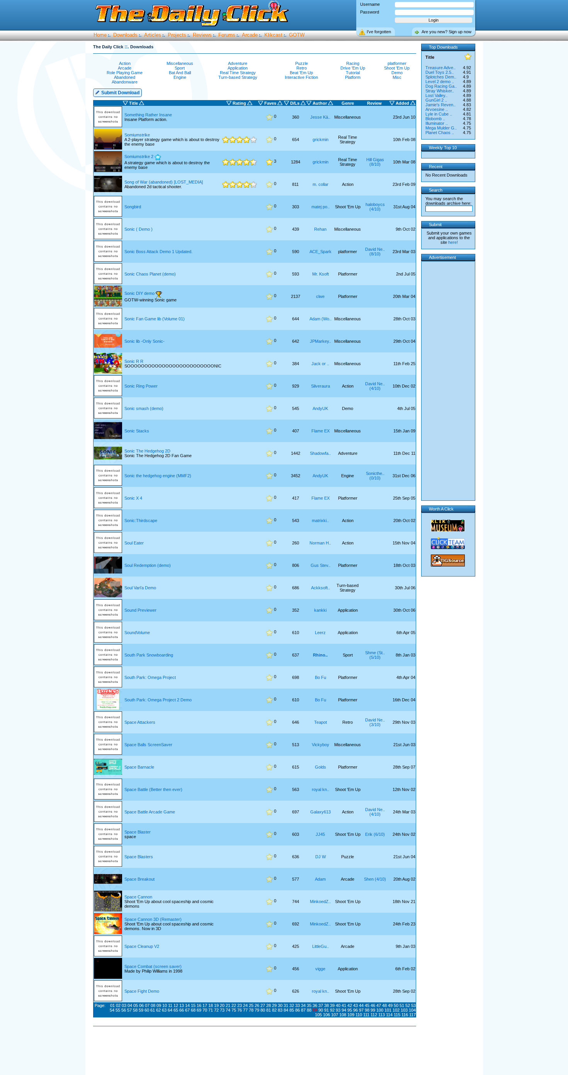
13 (181, 1005)
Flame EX (320, 431)
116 (404, 1014)
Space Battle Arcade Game (149, 812)
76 (239, 1010)
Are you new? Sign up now (446, 31)
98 (367, 1010)
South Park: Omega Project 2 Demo (158, 699)
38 (326, 1005)
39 (332, 1005)
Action (125, 63)
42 (349, 1005)
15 (193, 1005)
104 (412, 1010)
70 (204, 1010)
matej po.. (320, 206)
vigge (320, 968)
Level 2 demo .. (439, 81)
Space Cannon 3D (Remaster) (153, 919)
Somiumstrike (137, 135)
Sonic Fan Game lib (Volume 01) (154, 318)
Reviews (202, 35)
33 (297, 1005)
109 (350, 1014)
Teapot (320, 722)
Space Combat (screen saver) (153, 966)
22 (233, 1005)
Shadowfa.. (320, 453)
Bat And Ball (180, 72)
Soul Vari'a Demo (140, 587)
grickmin (320, 139)
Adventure (237, 63)
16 (199, 1005)
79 (257, 1010)
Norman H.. (320, 543)
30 (280, 1005)
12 (175, 1005)
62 (158, 1010)
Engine (179, 77)
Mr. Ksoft (320, 274)
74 (228, 1010)
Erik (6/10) (375, 834)
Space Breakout (139, 879)
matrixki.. (320, 520)
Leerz (320, 632)
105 (318, 1014)
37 (320, 1005)
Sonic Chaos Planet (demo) (150, 274)
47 (378, 1005)
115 (397, 1014)
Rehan (320, 229)
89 (315, 1010)
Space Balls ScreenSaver (148, 744)
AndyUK (320, 408)
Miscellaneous (180, 63)
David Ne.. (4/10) (375, 386)
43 (355, 1005)
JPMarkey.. (320, 341)
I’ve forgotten (379, 31)
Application (238, 68)
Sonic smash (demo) (143, 408)
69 (199, 1010)
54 (112, 1010)
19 (216, 1005)
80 (262, 1010)
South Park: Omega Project (150, 677)
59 (141, 1010)
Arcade (250, 35)
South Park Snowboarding (148, 655)
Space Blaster (137, 832)
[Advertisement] (256, 1051)
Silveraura (320, 386)
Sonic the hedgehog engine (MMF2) (157, 475)
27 (262, 1005)
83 (280, 1010)
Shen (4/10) (375, 879)
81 (268, 1010)
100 (379, 1010)
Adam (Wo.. (321, 318)
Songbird (132, 206)
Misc (397, 77)
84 (286, 1010)
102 (396, 1010)
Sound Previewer (140, 610)
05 (135, 1005)
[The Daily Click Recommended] (158, 157)
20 (222, 1005)
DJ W (320, 856)
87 (303, 1010)
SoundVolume (137, 632)
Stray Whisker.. (439, 90)
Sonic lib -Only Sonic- (144, 341)
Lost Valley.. (436, 95)
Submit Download (119, 92)
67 (187, 1010)
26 (257, 1005)
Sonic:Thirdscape (140, 520)
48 (384, 1005)
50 (396, 1005)
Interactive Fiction (301, 77)
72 (216, 1010)
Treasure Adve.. (440, 67)
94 (344, 1010)
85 (291, 1010)
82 (274, 1010)
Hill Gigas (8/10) (375, 162)
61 (152, 1010)
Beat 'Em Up (301, 72)
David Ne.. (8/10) (375, 251)
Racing (352, 63)
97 (361, 1010)
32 (291, 1005)
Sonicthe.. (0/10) (375, 475)
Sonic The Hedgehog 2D (147, 451)
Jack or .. (320, 363)
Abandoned (124, 77)
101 (387, 1010)
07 (147, 1005)
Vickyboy (320, 744)
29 (274, 1005)
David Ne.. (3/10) (375, 722)
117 (412, 1014)
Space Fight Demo (141, 991)
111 (366, 1014)
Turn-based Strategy (237, 77)
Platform (353, 77)
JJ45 (320, 834)
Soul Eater (134, 543)
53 (413, 1005)
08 (153, 1005)
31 (286, 1005)
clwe (320, 296)
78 (251, 1010)
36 (315, 1005)
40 (338, 1005)
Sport (180, 68)
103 (404, 1010)
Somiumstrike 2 (139, 156)
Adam (320, 879)
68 (193, 1010)
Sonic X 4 (133, 498)
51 (402, 1005)
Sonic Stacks (136, 431)
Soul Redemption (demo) (147, 565)
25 (251, 1005)
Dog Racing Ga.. (441, 86)
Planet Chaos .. (439, 132)
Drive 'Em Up (352, 68)
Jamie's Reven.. (440, 104)
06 (141, 1005)
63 (164, 1010)
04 (130, 1005)
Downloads (125, 35)
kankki (320, 610)
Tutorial (353, 72)
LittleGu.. (320, 946)
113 (381, 1014)
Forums (226, 35)
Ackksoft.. (320, 587)
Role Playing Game (125, 72)
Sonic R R (133, 361)
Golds (320, 767)
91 (326, 1010)
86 (297, 1010)
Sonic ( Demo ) (138, 229)
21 (228, 1005)
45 (367, 1005)
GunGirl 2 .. (436, 100)
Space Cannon (138, 897)
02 (118, 1005)
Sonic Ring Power (141, 386)
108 (342, 1014)
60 (147, 1010)
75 (233, 1010)
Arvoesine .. (436, 109)
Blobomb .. (435, 118)
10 (164, 1005)
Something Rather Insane (148, 114)
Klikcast (273, 35)
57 (129, 1010)
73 (222, 1010)
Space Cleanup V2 (141, 946)
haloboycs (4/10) (375, 206)
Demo (397, 72)
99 (373, 1010)
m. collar (320, 184)
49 (390, 1005)
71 (210, 1010)
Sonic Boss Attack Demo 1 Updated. (158, 251)
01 (112, 1005)
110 (358, 1014)
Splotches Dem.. (440, 77)
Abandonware (125, 82)
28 (268, 1005)
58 (135, 1010)
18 (210, 1005)
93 (338, 1010)
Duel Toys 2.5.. (439, 72)
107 (334, 1014)
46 (373, 1005)
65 (175, 1010)
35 (309, 1005)
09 (158, 1005)
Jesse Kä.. (320, 117)
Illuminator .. (436, 123)
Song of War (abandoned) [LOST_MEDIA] (163, 182)
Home (100, 35)
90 (320, 1010)
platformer (397, 63)
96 (355, 1010)
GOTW (296, 35)
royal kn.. (320, 789)
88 (309, 1010)
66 (181, 1010)
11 (170, 1005)
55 (118, 1010)
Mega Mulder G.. (441, 128)
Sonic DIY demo (139, 293)
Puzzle (301, 63)
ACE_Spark (321, 251)
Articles (152, 35)
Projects (177, 35)
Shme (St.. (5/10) (375, 655)
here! (453, 242)
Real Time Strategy (238, 72)
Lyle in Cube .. (438, 114)
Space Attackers (139, 722)
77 (245, 1010)
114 (389, 1014)
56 (123, 1010)
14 (187, 1005)
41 (344, 1005)
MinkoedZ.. (320, 901)
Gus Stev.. (320, 565)
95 (349, 1010)
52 (407, 1005)
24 (245, 1005)
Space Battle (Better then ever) (153, 789)
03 (124, 1005)
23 (239, 1005)
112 (374, 1014)
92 (332, 1010)
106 (326, 1014)
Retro (301, 68)
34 (303, 1005)
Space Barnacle (139, 767)
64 (170, 1010)
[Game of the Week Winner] (159, 294)
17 (204, 1005)
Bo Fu (320, 677)
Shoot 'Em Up (397, 68)
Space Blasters (138, 856)
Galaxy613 (320, 812)
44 (361, 1005)
